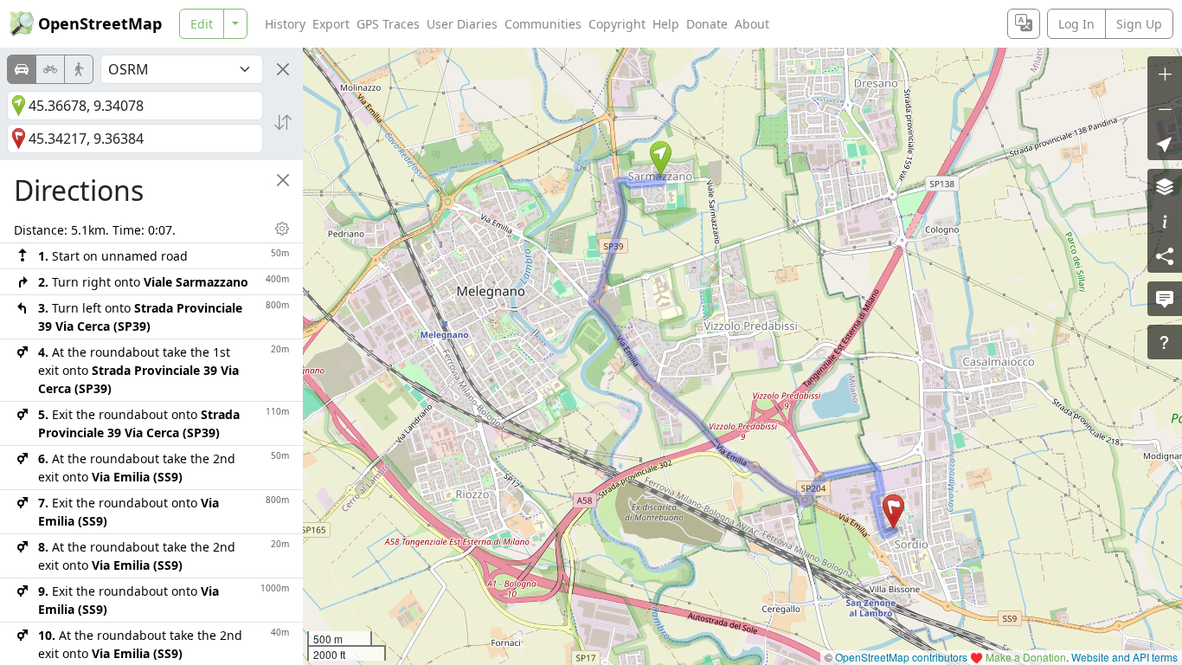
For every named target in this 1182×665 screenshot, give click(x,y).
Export (331, 24)
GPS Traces (388, 24)
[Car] (21, 69)
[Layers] (1164, 186)
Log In (1076, 24)
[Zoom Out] (1164, 108)
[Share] (1164, 255)
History (285, 24)
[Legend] (1164, 220)
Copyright (617, 24)
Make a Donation (1026, 656)
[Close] (283, 69)
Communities (542, 24)
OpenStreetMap (100, 23)
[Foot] (78, 69)
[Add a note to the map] (1164, 298)
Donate (707, 24)
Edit (201, 24)
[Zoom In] (1164, 73)
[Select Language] (1023, 24)
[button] (660, 158)
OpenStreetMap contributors (901, 656)
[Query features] (1164, 342)
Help (665, 24)
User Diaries (462, 24)
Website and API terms (1124, 656)
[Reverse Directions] (283, 122)
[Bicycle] (50, 69)
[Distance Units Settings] (282, 228)
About (752, 24)
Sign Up (1139, 24)
